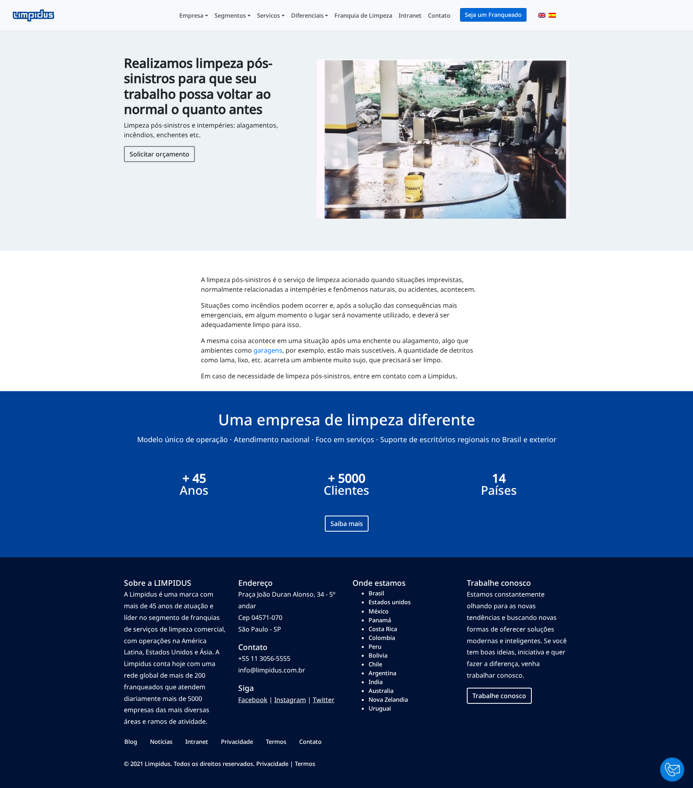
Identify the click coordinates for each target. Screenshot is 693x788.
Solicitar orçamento (159, 154)
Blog (130, 741)
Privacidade (237, 741)
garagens (267, 350)
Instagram (290, 699)
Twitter (323, 699)
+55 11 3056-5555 (264, 658)
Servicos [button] (268, 15)
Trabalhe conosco (499, 695)
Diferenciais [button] (307, 15)
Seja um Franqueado (493, 14)
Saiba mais (346, 523)
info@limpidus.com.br (271, 670)
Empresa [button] (191, 15)
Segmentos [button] (230, 15)
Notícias (161, 741)
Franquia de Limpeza (363, 15)
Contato (439, 15)
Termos (276, 741)
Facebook (252, 699)
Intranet (410, 15)
